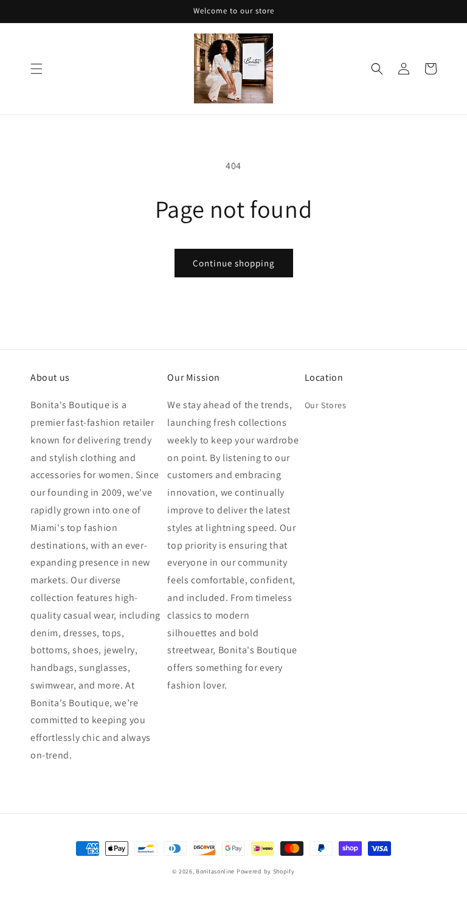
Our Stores (326, 405)
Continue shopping (234, 263)
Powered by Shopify (266, 871)
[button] (36, 68)
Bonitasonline (215, 871)
